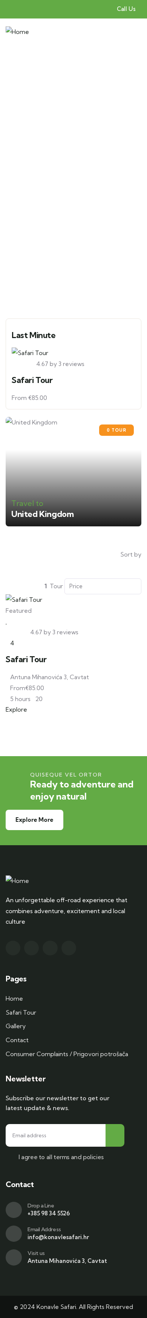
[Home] (17, 31)
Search (77, 289)
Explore (16, 709)
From (19, 397)
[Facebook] (13, 948)
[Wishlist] (7, 621)
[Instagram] (31, 948)
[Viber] (68, 948)
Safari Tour (32, 380)
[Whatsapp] (50, 948)
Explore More (34, 819)
